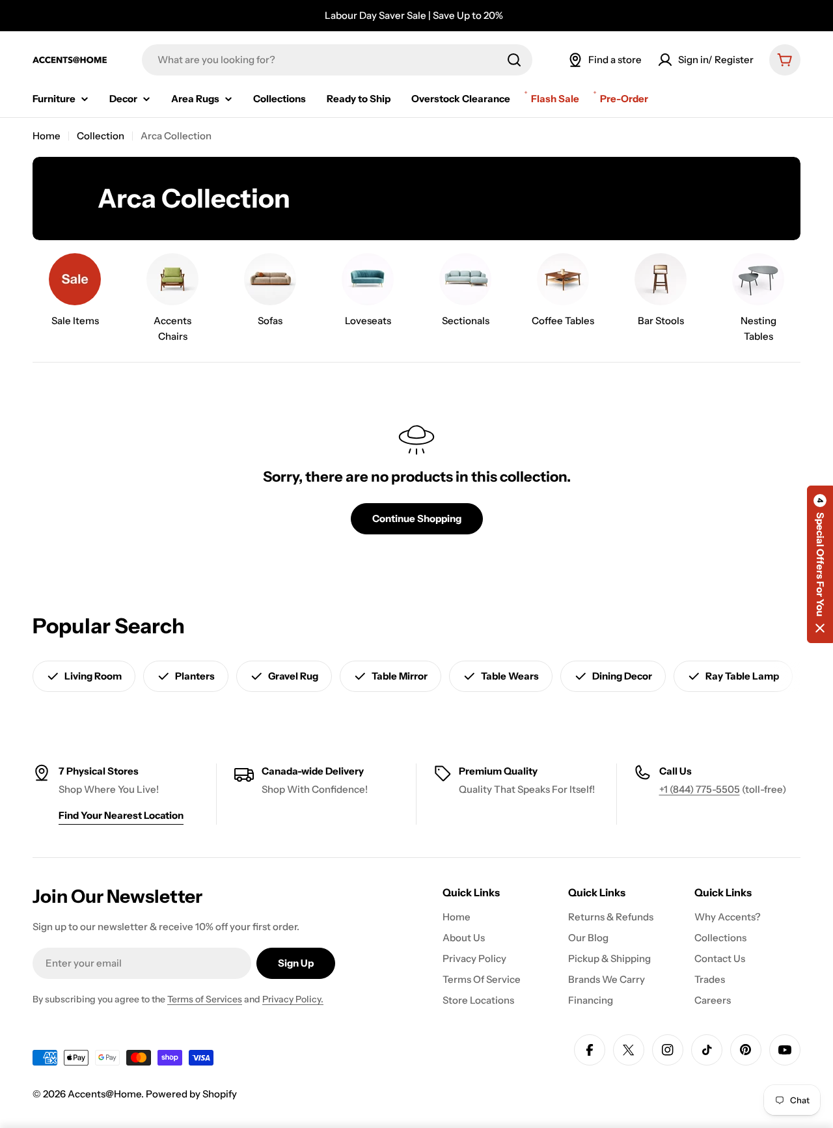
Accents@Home (104, 1094)
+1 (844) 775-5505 (699, 789)
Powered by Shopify (191, 1094)
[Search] (514, 60)
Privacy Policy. (292, 999)
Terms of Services (204, 999)
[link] (75, 293)
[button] (820, 564)
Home (47, 136)
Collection (100, 136)
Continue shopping (416, 518)
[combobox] (337, 60)
